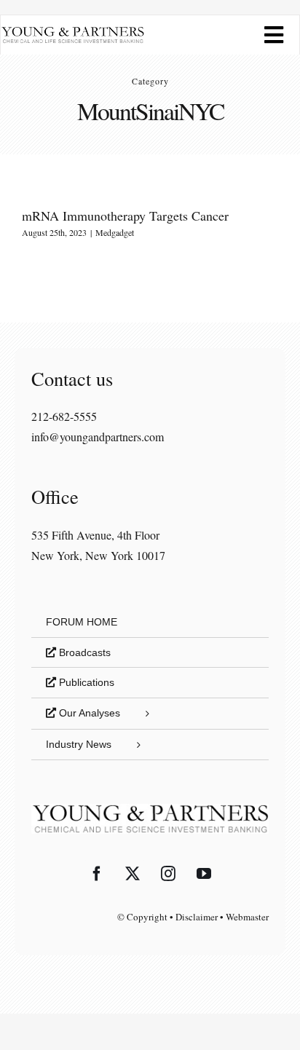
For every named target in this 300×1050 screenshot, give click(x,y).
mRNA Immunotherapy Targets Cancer (125, 215)
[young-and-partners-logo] (72, 31)
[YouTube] (204, 874)
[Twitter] (132, 874)
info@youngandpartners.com (97, 436)
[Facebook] (97, 874)
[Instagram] (168, 874)
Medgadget (114, 232)
